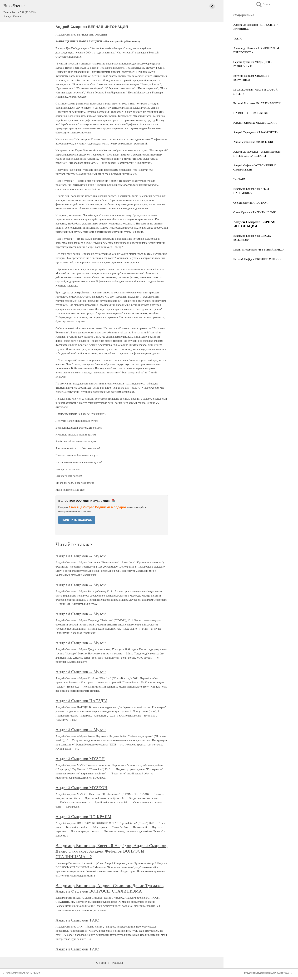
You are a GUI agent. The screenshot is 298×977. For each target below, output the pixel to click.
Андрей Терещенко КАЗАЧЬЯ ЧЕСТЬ (255, 132)
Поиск (263, 4)
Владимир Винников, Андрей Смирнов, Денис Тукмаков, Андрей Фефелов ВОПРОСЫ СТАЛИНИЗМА (110, 888)
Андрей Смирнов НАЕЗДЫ (81, 700)
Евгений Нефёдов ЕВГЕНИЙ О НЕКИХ (257, 259)
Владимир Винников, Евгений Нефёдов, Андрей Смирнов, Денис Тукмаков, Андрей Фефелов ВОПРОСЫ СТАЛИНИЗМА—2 (111, 851)
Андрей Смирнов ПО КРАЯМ (83, 816)
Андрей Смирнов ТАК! (78, 920)
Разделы (117, 962)
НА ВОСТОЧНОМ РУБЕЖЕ (250, 113)
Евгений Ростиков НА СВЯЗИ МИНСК (257, 103)
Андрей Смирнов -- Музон (81, 556)
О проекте (102, 962)
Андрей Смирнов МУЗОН (80, 758)
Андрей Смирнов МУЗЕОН (81, 787)
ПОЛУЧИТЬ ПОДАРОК (77, 519)
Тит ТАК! (239, 179)
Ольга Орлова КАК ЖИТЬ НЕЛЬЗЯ (254, 212)
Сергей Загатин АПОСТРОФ (250, 202)
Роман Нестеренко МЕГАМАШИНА (255, 122)
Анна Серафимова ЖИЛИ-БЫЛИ (253, 142)
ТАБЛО (237, 38)
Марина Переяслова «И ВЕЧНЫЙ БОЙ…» (258, 249)
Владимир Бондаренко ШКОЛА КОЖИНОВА (266, 973)
